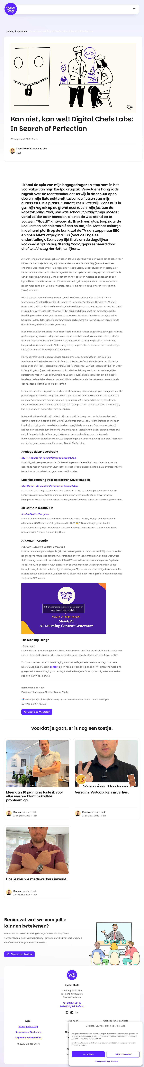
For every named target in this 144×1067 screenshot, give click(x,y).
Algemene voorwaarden (28, 1037)
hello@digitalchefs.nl (72, 1006)
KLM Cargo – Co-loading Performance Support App (49, 486)
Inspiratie (20, 31)
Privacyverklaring (102, 1061)
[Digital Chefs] (10, 3)
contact (54, 666)
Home (9, 31)
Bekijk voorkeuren (123, 1054)
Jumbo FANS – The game (35, 514)
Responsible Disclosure (28, 1032)
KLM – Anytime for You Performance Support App (48, 457)
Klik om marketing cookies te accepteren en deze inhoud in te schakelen (63, 608)
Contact (114, 1061)
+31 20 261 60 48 (72, 1002)
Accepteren (88, 1054)
